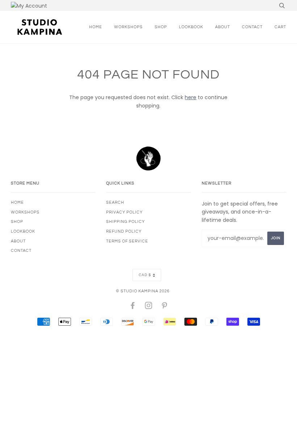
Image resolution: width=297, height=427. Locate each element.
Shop (161, 27)
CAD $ (145, 275)
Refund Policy (124, 231)
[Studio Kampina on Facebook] (133, 307)
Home (95, 27)
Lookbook (191, 27)
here (190, 97)
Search (115, 202)
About (222, 27)
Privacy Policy (124, 212)
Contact (252, 27)
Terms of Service (127, 241)
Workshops (128, 27)
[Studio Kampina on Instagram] (148, 307)
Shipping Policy (125, 222)
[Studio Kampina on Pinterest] (164, 307)
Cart (280, 27)
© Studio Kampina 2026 (143, 291)
